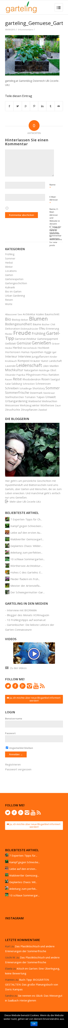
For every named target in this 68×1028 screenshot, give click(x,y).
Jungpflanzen (40, 356)
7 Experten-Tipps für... (23, 855)
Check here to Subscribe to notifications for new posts (56, 236)
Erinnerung (52, 328)
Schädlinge (25, 388)
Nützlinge (44, 370)
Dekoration (12, 328)
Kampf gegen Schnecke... (24, 862)
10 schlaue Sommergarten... (27, 559)
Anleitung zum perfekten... (26, 552)
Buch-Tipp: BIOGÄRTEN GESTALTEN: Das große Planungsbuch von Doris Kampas (31, 984)
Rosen (45, 379)
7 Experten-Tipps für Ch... (26, 519)
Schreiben (12, 388)
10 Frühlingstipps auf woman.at (26, 620)
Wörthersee (47, 405)
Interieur (11, 356)
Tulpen (40, 397)
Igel (54, 352)
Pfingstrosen (33, 374)
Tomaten (30, 397)
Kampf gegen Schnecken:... (26, 526)
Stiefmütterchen (14, 397)
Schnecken (29, 383)
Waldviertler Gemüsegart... (27, 539)
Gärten (9, 275)
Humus (25, 352)
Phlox (45, 374)
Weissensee (12, 405)
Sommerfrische (17, 392)
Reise (17, 379)
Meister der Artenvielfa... (25, 585)
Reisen (9, 299)
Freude (22, 332)
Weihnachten (49, 401)
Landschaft (55, 361)
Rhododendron (31, 379)
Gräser (56, 343)
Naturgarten (31, 370)
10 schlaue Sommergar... (24, 895)
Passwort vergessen (18, 769)
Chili (52, 324)
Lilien (46, 366)
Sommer (10, 258)
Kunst (44, 361)
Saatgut (55, 379)
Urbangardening (16, 401)
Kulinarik (10, 287)
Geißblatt (10, 343)
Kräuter (35, 361)
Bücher (46, 324)
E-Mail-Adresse (54, 199)
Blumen (38, 318)
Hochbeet (43, 347)
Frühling (9, 254)
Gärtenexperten (14, 279)
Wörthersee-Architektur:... (26, 566)
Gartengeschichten (16, 283)
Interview (24, 356)
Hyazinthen (36, 352)
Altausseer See (13, 314)
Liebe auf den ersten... (23, 869)
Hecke (8, 347)
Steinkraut (49, 392)
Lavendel (10, 366)
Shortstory (38, 388)
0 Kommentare (25, 29)
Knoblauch (11, 361)
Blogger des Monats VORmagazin (28, 615)
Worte (8, 304)
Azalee (40, 314)
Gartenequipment (47, 339)
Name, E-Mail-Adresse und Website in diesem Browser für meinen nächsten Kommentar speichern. (55, 224)
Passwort (10, 733)
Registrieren (13, 764)
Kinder (53, 356)
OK (34, 1024)
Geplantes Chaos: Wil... (23, 882)
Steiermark (36, 392)
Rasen (8, 379)
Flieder (9, 333)
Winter (9, 266)
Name (52, 186)
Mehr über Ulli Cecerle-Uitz (25, 501)
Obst (53, 370)
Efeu (42, 328)
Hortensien (12, 352)
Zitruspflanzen (29, 409)
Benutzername (13, 718)
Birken (24, 319)
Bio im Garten (13, 291)
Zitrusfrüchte (12, 409)
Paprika (21, 374)
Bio (8, 319)
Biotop (16, 319)
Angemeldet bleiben (21, 748)
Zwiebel (42, 409)
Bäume (37, 324)
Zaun (58, 405)
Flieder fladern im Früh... (25, 579)
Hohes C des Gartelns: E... (26, 572)
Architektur (29, 314)
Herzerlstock (30, 347)
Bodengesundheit (18, 324)
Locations (11, 271)
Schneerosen (43, 383)
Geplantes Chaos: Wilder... (26, 546)
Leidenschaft (29, 365)
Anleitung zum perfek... (23, 888)
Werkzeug (25, 405)
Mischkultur (14, 370)
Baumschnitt (52, 314)
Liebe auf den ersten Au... (26, 532)
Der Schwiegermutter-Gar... (27, 592)
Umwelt (50, 397)
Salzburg (16, 383)
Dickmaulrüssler (29, 328)
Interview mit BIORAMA (22, 610)
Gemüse (24, 343)
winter (36, 405)
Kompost (24, 361)
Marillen (54, 366)
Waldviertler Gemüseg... (24, 875)
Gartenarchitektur (25, 339)
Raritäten (53, 374)
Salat (8, 383)
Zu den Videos (18, 668)
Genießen (41, 343)
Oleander (10, 374)
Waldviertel (34, 401)
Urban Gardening (15, 295)
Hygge (47, 352)
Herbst (9, 262)
